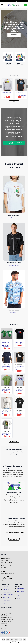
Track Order (20, 589)
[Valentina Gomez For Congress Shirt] (6, 357)
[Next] (24, 60)
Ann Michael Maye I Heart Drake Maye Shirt (19, 368)
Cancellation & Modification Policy (7, 602)
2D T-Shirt (14, 218)
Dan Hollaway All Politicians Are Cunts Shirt (19, 391)
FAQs (18, 598)
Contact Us (6, 589)
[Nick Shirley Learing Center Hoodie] (7, 85)
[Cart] (25, 5)
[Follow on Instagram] (4, 632)
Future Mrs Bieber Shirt (6, 412)
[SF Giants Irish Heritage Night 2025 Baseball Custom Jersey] (6, 333)
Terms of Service (8, 595)
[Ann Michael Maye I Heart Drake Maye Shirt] (19, 357)
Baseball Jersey (14, 265)
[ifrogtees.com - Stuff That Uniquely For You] (13, 5)
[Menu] (2, 5)
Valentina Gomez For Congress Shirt (6, 367)
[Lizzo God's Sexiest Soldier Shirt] (19, 403)
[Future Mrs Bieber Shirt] (6, 403)
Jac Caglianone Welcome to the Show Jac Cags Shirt (21, 94)
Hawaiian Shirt (14, 312)
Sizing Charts (6, 597)
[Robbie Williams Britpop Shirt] (6, 380)
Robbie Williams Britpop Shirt (6, 390)
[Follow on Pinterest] (9, 632)
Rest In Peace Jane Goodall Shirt (6, 434)
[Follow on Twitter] (7, 632)
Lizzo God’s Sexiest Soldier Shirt (19, 412)
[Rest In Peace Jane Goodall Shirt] (6, 424)
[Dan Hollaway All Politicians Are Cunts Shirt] (19, 380)
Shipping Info (20, 591)
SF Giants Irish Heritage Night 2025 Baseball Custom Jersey (5, 344)
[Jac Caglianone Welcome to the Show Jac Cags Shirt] (21, 85)
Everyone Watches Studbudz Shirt (19, 343)
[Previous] (3, 60)
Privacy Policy (7, 592)
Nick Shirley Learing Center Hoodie (6, 93)
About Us (5, 587)
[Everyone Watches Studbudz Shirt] (19, 333)
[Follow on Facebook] (2, 632)
